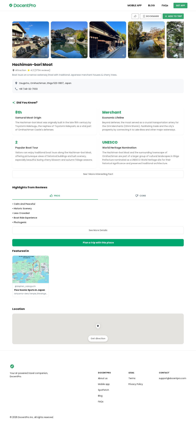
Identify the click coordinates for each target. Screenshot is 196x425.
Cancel (98, 244)
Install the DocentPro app (98, 237)
